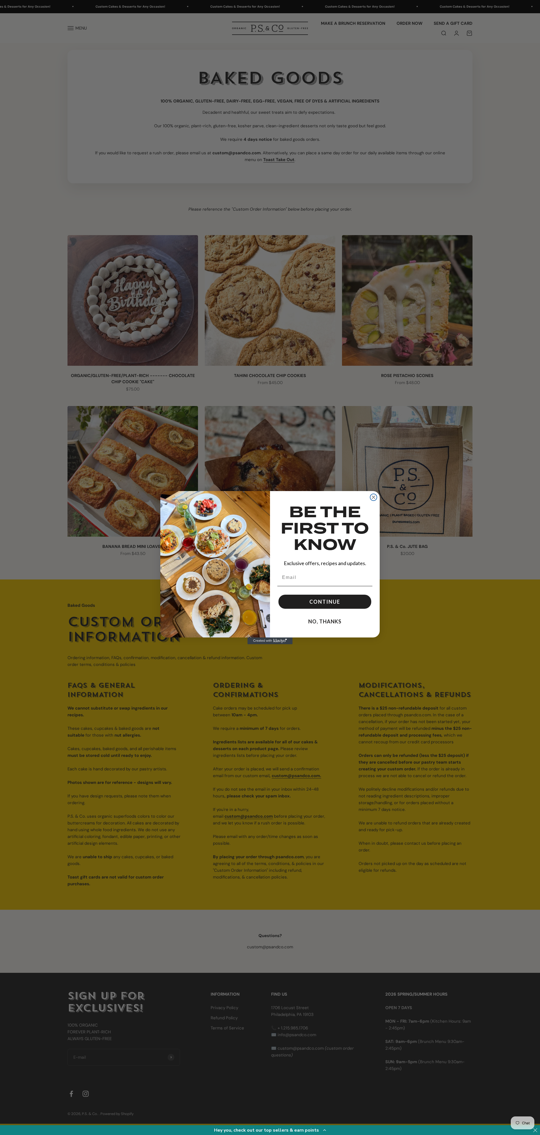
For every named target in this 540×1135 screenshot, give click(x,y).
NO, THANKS (324, 621)
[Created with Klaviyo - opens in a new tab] (270, 640)
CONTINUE (324, 602)
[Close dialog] (373, 497)
